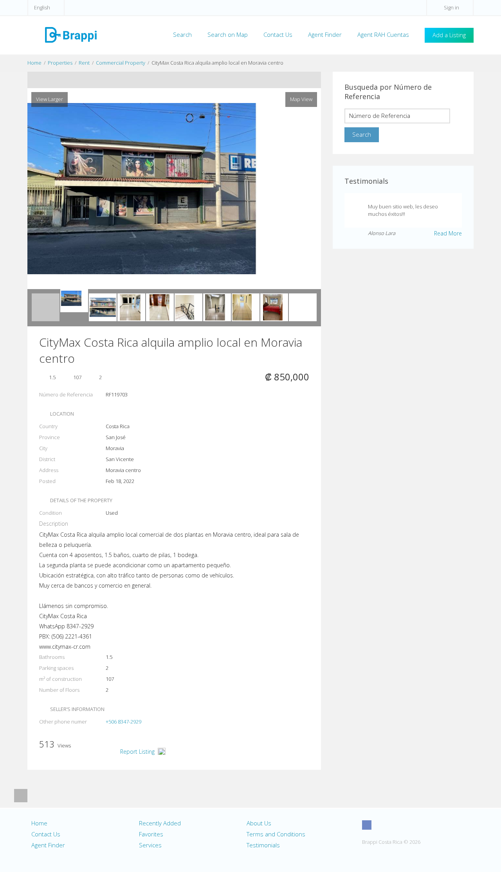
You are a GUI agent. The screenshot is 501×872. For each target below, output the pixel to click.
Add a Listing (449, 35)
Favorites (151, 834)
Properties (60, 62)
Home (34, 62)
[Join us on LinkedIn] (410, 825)
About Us (259, 823)
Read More (448, 233)
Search (182, 34)
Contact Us (277, 34)
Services (150, 845)
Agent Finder (325, 34)
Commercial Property (120, 62)
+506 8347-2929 (123, 721)
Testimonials (263, 845)
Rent (84, 62)
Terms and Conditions (276, 834)
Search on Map (227, 34)
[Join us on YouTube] (395, 825)
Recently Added (160, 823)
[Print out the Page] (166, 79)
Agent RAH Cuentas (383, 34)
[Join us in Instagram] (381, 825)
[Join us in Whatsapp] (424, 825)
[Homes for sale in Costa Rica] (70, 34)
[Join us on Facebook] (366, 825)
